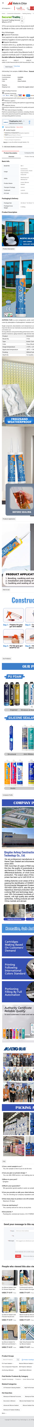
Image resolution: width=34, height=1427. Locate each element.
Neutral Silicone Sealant (26, 1363)
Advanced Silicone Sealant (11, 1405)
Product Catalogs (28, 1359)
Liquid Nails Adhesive (25, 1370)
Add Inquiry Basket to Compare (13, 146)
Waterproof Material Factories (12, 1396)
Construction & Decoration (13, 13)
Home (3, 13)
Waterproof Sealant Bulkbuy (11, 1410)
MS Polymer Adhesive (25, 1367)
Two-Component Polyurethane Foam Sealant (10, 1367)
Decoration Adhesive (9, 1401)
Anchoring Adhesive (8, 1370)
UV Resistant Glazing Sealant (11, 1387)
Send (18, 1256)
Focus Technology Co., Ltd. (24, 1419)
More (3, 1413)
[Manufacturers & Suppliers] (17, 3)
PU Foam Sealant (7, 1363)
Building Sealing (27, 13)
